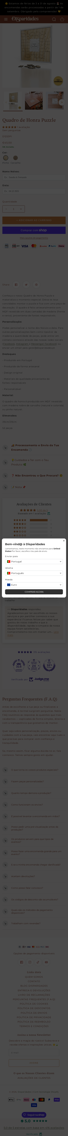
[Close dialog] (63, 540)
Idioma (9, 568)
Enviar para (11, 556)
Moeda (9, 579)
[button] (34, 561)
